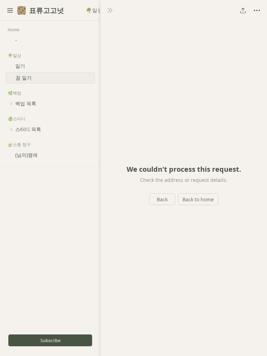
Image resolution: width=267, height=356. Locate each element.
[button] (10, 10)
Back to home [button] (198, 199)
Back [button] (162, 199)
